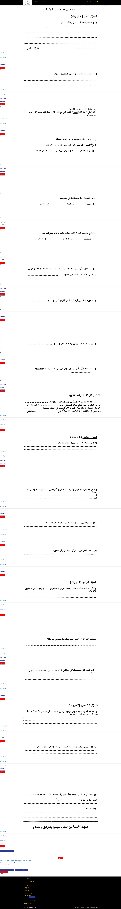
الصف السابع (27, 887)
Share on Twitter (21, 869)
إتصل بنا (80, 907)
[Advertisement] (38, 184)
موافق (60, 858)
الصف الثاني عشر (28, 895)
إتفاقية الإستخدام (95, 907)
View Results (32, 900)
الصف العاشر (27, 892)
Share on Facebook (7, 851)
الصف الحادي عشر (28, 893)
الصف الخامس (27, 884)
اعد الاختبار (4, 872)
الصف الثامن (27, 888)
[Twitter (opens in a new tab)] (96, 1)
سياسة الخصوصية (89, 907)
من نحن (84, 907)
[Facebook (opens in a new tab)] (98, 1)
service (78, 907)
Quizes (74, 907)
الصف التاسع (27, 890)
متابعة (2, 67)
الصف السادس (27, 885)
